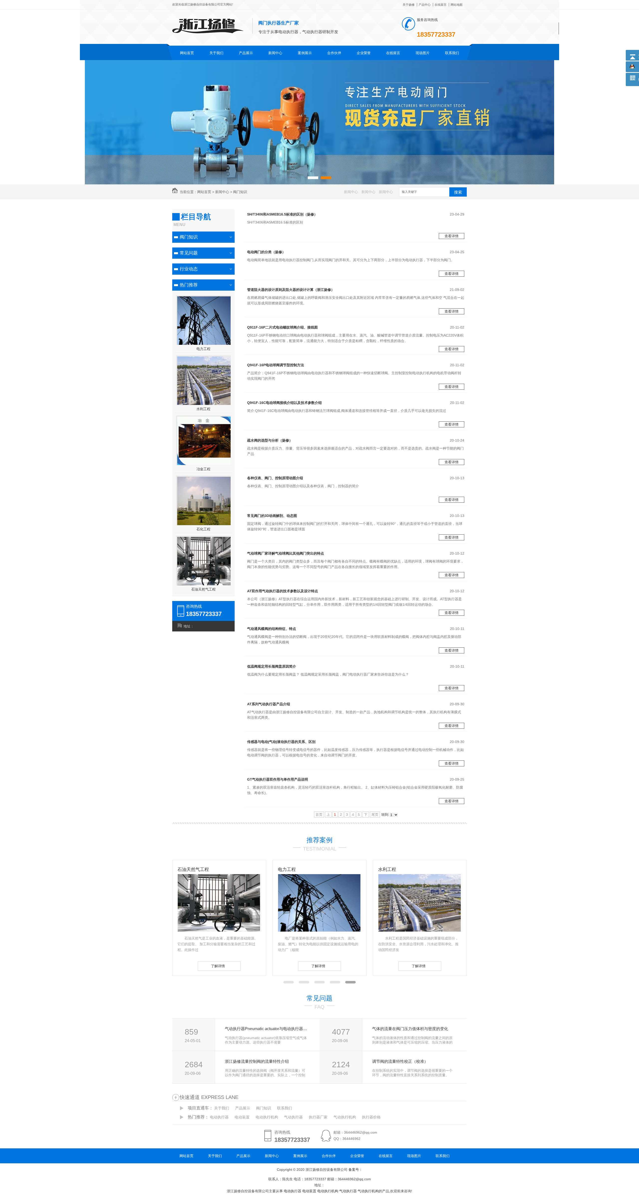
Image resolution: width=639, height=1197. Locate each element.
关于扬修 (409, 4)
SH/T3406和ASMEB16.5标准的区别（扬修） (282, 214)
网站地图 (457, 4)
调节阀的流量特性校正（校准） (400, 1061)
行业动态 (189, 268)
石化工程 (203, 529)
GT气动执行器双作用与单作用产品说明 (277, 779)
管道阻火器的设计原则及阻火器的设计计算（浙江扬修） (290, 290)
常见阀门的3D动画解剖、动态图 (272, 516)
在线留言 (441, 4)
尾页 (374, 815)
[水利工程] (319, 930)
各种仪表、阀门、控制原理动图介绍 (275, 478)
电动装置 (242, 1117)
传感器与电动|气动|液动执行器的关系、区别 (281, 742)
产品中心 (425, 4)
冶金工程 (203, 469)
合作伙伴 (334, 53)
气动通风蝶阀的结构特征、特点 (271, 629)
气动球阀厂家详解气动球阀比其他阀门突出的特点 (285, 553)
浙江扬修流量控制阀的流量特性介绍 (257, 1061)
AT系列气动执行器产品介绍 (268, 704)
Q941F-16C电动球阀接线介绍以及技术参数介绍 (284, 403)
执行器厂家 (318, 1117)
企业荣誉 (364, 53)
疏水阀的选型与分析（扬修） (270, 440)
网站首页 (187, 53)
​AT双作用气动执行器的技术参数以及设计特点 (282, 591)
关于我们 (216, 53)
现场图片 (423, 53)
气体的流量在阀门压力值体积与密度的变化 (410, 1029)
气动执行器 (293, 1117)
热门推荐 (189, 284)
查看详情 (452, 236)
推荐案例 (319, 840)
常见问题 (189, 252)
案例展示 (305, 53)
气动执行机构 (344, 1117)
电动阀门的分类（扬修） (266, 252)
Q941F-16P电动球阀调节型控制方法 (275, 365)
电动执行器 (219, 1117)
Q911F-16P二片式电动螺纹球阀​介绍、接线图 (282, 327)
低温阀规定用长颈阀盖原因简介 (271, 666)
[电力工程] (219, 930)
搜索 (458, 192)
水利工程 (203, 409)
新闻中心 (275, 53)
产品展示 (246, 53)
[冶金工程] (419, 930)
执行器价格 (371, 1117)
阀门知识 (240, 192)
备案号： (355, 1170)
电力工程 (203, 349)
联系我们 (452, 53)
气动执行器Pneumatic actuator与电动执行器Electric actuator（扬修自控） (267, 1029)
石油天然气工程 (203, 589)
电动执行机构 (267, 1117)
